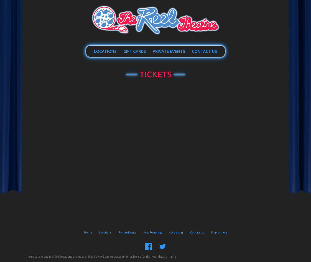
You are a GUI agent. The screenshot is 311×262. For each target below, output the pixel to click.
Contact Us (204, 51)
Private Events (169, 51)
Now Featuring (152, 232)
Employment (219, 232)
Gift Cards (134, 51)
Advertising (176, 232)
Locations (105, 51)
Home (88, 232)
